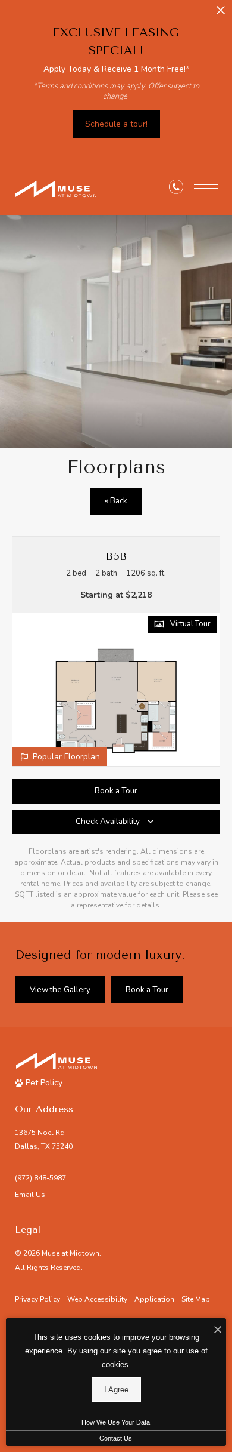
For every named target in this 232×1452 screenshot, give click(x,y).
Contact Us (115, 1438)
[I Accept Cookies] (217, 1330)
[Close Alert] (220, 13)
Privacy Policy (37, 1299)
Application (154, 1299)
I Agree (116, 1389)
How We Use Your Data (115, 1422)
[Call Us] (176, 189)
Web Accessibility (97, 1299)
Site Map (195, 1299)
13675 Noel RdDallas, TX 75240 (44, 1139)
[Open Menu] (206, 188)
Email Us (30, 1194)
